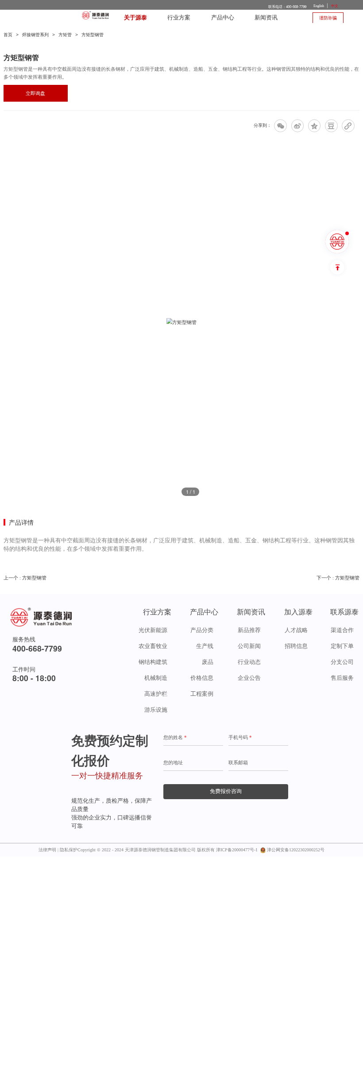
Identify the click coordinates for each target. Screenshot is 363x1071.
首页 (8, 34)
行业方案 (178, 18)
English (318, 6)
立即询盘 (35, 93)
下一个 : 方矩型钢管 (338, 577)
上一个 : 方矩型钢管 (25, 577)
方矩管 (65, 34)
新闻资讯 (266, 18)
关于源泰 (135, 18)
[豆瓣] (331, 125)
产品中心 (222, 18)
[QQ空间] (314, 125)
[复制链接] (348, 125)
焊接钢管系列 (35, 34)
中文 (334, 6)
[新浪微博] (297, 125)
